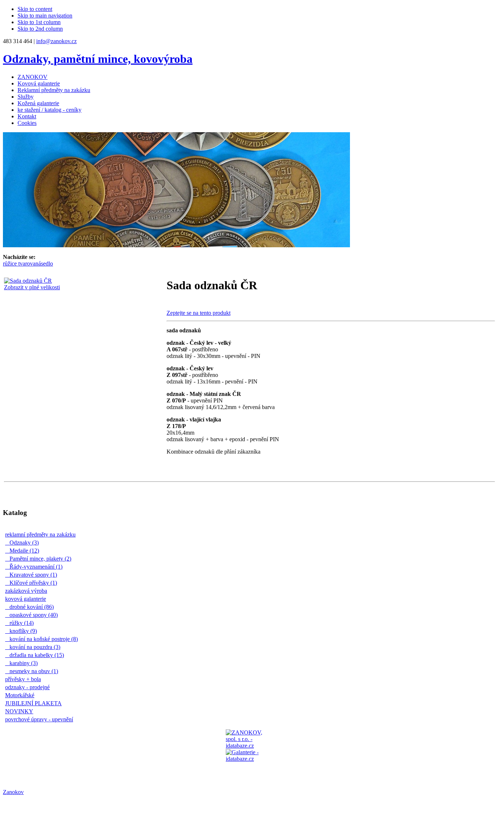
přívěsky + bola (25, 679)
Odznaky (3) (24, 542)
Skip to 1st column (39, 22)
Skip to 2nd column (40, 29)
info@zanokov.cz (56, 41)
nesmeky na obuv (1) (33, 671)
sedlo (47, 263)
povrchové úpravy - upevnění (41, 719)
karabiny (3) (23, 663)
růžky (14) (21, 623)
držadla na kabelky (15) (36, 655)
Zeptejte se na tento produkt (199, 313)
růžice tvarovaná (22, 263)
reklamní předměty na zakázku (42, 534)
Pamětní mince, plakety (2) (40, 559)
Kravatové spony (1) (33, 575)
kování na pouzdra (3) (34, 647)
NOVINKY (21, 711)
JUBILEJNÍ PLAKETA (35, 703)
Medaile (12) (24, 550)
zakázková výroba (28, 591)
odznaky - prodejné (29, 687)
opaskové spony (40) (33, 615)
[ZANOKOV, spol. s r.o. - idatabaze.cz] (249, 753)
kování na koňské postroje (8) (43, 639)
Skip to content (35, 9)
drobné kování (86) (31, 607)
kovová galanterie (27, 599)
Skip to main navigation (45, 15)
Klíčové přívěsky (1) (33, 583)
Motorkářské (21, 695)
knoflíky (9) (23, 631)
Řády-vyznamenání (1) (35, 567)
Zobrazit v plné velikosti (32, 287)
